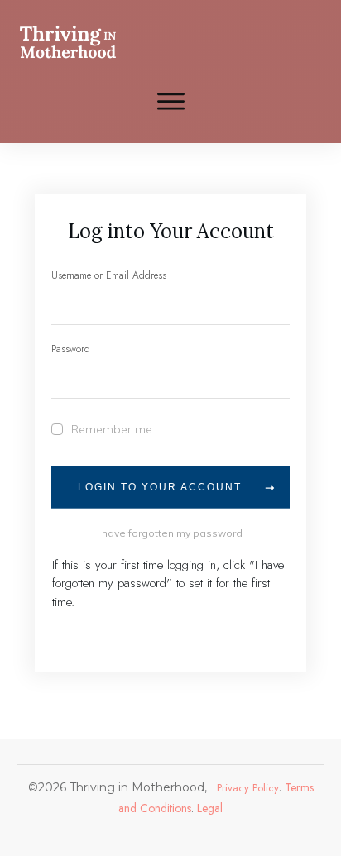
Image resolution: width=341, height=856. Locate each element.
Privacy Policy (248, 788)
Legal (208, 808)
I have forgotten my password (170, 533)
